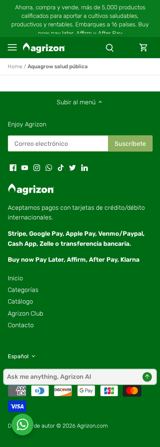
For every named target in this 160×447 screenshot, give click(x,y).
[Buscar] (109, 47)
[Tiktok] (60, 167)
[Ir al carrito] (143, 47)
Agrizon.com (92, 426)
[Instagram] (36, 167)
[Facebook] (13, 167)
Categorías (23, 289)
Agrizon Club (25, 313)
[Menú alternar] (12, 47)
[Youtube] (24, 167)
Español (18, 356)
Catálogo (20, 301)
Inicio (15, 278)
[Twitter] (72, 167)
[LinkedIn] (84, 167)
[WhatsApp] (48, 167)
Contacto (21, 325)
